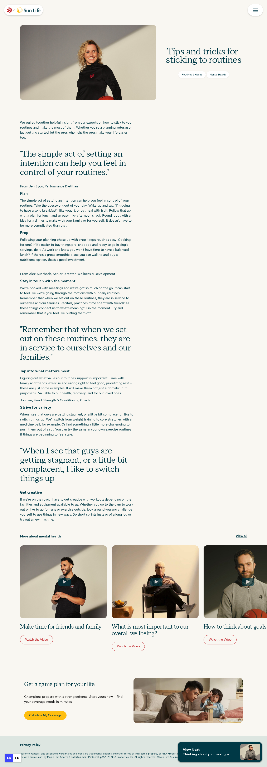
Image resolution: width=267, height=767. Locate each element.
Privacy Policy (30, 745)
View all (241, 536)
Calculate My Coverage (45, 715)
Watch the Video (36, 639)
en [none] (9, 757)
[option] (17, 758)
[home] (23, 10)
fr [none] (17, 757)
